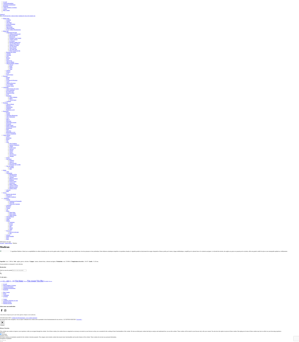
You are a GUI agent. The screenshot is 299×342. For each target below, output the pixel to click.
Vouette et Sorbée (13, 185)
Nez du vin (9, 195)
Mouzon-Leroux (13, 187)
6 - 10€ (1, 281)
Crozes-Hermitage (10, 24)
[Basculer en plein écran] (2, 340)
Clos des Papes (13, 46)
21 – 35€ (12, 281)
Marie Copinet (12, 184)
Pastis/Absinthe (10, 236)
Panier (4, 293)
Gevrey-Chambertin (11, 133)
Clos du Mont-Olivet (14, 43)
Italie (10, 169)
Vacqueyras (9, 60)
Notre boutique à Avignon (9, 285)
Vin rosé (25, 281)
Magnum (50, 281)
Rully (7, 129)
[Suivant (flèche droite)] (2, 341)
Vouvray (11, 153)
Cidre (7, 171)
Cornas (8, 21)
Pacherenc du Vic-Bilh (14, 164)
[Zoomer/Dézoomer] (0, 340)
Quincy (11, 152)
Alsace (8, 136)
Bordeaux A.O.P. (10, 109)
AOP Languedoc (10, 90)
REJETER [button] (73, 319)
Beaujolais (8, 138)
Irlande (11, 228)
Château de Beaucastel (14, 34)
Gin (7, 209)
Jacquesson (12, 183)
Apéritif (8, 199)
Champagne (9, 173)
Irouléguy (11, 160)
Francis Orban (12, 181)
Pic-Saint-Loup (10, 91)
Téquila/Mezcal (10, 216)
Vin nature (46, 281)
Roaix (10, 66)
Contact (5, 9)
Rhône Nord (6, 18)
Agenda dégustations (8, 3)
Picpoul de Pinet (10, 93)
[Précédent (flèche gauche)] (0, 341)
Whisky (8, 221)
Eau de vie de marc (14, 232)
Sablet (10, 67)
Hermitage (8, 25)
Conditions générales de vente (10, 300)
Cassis (7, 81)
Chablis (8, 114)
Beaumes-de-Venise (11, 52)
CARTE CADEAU (11, 197)
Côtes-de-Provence (11, 83)
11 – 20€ (6, 281)
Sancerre (11, 149)
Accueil (5, 2)
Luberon (8, 70)
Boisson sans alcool (11, 194)
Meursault (8, 121)
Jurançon (11, 161)
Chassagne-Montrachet (12, 115)
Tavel (7, 59)
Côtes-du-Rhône (10, 28)
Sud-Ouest (8, 159)
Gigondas (8, 55)
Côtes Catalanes (13, 97)
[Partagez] (3, 340)
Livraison (5, 296)
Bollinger (11, 180)
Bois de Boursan (13, 35)
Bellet (7, 79)
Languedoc (6, 87)
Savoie (8, 157)
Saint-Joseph (9, 27)
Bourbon (8, 206)
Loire (7, 142)
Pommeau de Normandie (15, 201)
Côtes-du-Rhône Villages (12, 63)
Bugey (7, 139)
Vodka (7, 219)
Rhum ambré (12, 213)
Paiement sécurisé (7, 303)
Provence (5, 76)
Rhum (7, 211)
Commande (6, 295)
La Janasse (12, 41)
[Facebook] (1, 310)
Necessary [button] (2, 332)
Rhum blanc (12, 212)
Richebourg (9, 128)
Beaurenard (12, 36)
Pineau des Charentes (14, 204)
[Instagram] (5, 310)
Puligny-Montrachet (11, 126)
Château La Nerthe (14, 45)
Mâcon (8, 119)
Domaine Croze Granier (15, 38)
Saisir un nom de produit (6, 270)
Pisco (7, 239)
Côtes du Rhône (10, 62)
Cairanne (8, 53)
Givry (7, 118)
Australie (11, 167)
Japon (10, 229)
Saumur (11, 150)
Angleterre (12, 222)
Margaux (8, 105)
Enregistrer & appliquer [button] (6, 338)
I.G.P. (7, 73)
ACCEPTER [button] (66, 319)
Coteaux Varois (10, 86)
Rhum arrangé (12, 215)
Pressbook (5, 6)
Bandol (8, 77)
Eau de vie (8, 230)
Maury (11, 98)
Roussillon (8, 95)
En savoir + (79, 319)
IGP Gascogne (13, 163)
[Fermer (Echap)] (5, 340)
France (11, 225)
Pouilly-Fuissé (9, 125)
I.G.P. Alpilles (9, 84)
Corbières (8, 101)
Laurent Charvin (13, 39)
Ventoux (8, 72)
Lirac (7, 56)
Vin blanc (19, 281)
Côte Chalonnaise (10, 117)
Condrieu (8, 20)
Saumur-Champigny (14, 145)
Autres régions (6, 135)
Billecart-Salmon (13, 178)
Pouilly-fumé (12, 147)
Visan (10, 69)
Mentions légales (7, 302)
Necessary (4, 334)
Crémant (8, 190)
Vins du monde (10, 166)
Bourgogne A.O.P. (10, 132)
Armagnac (8, 205)
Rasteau (8, 57)
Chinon (11, 146)
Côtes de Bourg (10, 104)
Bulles (4, 170)
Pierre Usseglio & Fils (14, 50)
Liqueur (8, 235)
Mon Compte (6, 10)
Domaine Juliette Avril (14, 42)
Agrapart (11, 177)
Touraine (11, 156)
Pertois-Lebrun (13, 188)
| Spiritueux (6, 198)
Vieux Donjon (12, 48)
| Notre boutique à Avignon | (10, 7)
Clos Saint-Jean (13, 49)
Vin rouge (31, 281)
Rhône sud (5, 31)
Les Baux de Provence (11, 80)
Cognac (8, 208)
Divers (4, 192)
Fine (10, 233)
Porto (7, 237)
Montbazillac (9, 107)
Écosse (11, 223)
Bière (7, 191)
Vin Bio (40, 281)
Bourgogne (6, 111)
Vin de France (9, 74)
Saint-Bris (8, 131)
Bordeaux (5, 102)
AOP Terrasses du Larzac (12, 88)
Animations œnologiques (9, 4)
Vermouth (11, 202)
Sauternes (8, 108)
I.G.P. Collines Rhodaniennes (13, 29)
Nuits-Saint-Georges (11, 122)
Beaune (8, 112)
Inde (10, 226)
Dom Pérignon (13, 176)
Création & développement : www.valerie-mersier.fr (24, 317)
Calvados (8, 218)
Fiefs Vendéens (13, 143)
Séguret (11, 65)
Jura (7, 140)
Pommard (8, 124)
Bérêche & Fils (13, 174)
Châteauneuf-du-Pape (11, 32)
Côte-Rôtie (9, 22)
